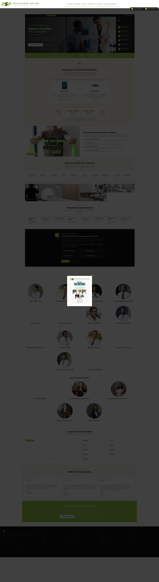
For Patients (91, 4)
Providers (77, 4)
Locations (69, 4)
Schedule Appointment (110, 4)
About (84, 4)
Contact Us (100, 4)
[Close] (93, 275)
